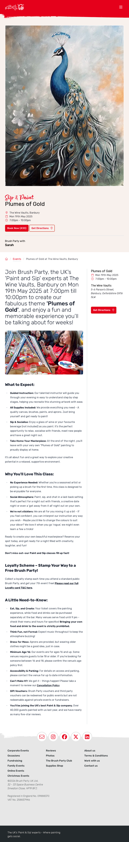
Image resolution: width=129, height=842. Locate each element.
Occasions (14, 755)
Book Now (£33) (16, 228)
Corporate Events (18, 750)
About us (89, 750)
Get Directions (40, 228)
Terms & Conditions (96, 755)
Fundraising (15, 760)
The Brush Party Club (59, 760)
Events (17, 259)
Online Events (16, 770)
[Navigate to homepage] (61, 7)
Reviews (51, 750)
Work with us (92, 760)
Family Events (16, 765)
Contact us (91, 765)
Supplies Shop (54, 765)
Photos (50, 755)
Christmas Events (18, 775)
